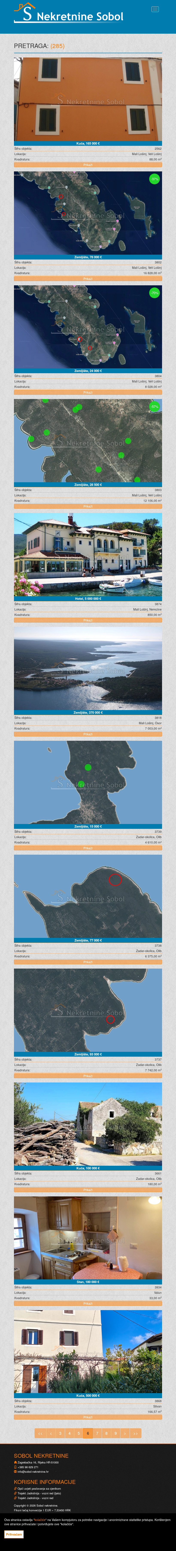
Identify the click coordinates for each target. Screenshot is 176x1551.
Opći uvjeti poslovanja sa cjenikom (39, 1488)
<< (40, 1433)
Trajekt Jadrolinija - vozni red (35, 1498)
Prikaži (88, 165)
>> (135, 1433)
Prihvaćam (14, 1534)
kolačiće (40, 1520)
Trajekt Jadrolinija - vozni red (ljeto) (39, 1493)
